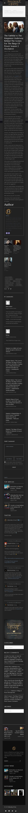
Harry (7, 215)
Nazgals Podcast (11, 543)
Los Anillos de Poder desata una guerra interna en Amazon (14, 349)
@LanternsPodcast (9, 590)
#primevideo (8, 281)
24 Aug (15, 586)
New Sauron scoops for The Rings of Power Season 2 (7, 264)
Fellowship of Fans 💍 (12, 520)
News (17, 51)
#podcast (16, 561)
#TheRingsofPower (9, 561)
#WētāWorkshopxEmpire (13, 578)
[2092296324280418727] (5, 580)
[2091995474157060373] (5, 599)
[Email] (7, 233)
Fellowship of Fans (7, 10)
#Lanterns (10, 591)
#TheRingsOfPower (9, 283)
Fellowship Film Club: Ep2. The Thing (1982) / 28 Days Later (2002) (16, 496)
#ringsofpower (16, 281)
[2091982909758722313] (5, 613)
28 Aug (17, 543)
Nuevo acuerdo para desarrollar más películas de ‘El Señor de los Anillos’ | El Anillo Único (13, 682)
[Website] (9, 233)
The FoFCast (10, 586)
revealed (16, 76)
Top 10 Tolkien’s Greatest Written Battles (19, 732)
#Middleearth (18, 279)
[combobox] (14, 647)
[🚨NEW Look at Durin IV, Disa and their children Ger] (14, 793)
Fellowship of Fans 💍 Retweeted (15, 541)
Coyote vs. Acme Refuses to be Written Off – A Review (17, 507)
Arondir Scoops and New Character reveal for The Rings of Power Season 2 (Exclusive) (13, 699)
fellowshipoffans (9, 285)
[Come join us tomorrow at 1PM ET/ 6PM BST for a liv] (7, 793)
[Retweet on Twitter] (7, 540)
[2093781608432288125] (5, 537)
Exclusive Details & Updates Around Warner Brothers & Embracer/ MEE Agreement (13, 685)
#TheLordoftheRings (16, 577)
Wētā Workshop (11, 570)
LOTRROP (7, 287)
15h (20, 520)
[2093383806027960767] (5, 564)
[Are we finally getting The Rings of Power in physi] (21, 793)
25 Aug (17, 570)
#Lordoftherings (9, 279)
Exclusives (15, 10)
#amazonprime (8, 277)
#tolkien (13, 562)
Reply (20, 301)
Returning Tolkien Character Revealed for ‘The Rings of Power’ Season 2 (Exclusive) (8, 249)
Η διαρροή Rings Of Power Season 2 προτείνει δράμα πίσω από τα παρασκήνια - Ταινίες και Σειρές (13, 417)
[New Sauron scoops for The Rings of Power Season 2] (8, 260)
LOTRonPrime (19, 285)
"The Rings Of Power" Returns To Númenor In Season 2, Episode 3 (14, 431)
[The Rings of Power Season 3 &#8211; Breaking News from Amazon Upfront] (17, 242)
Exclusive (18, 283)
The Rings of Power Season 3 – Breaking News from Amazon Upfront (17, 248)
